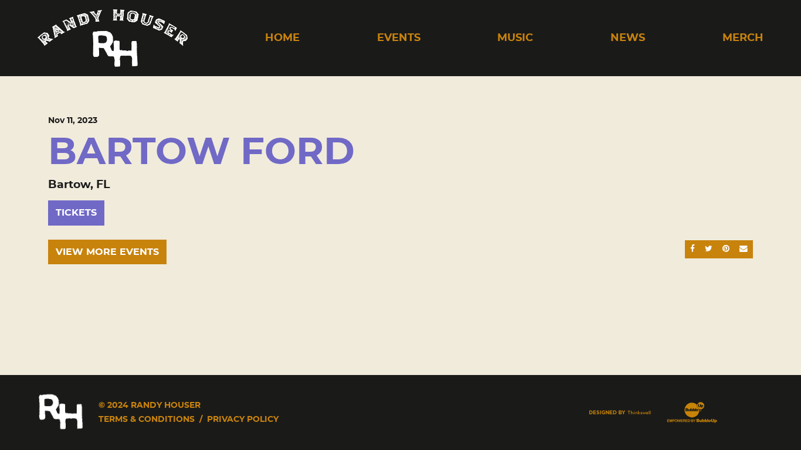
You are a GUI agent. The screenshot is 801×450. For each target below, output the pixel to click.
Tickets (76, 212)
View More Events (107, 252)
